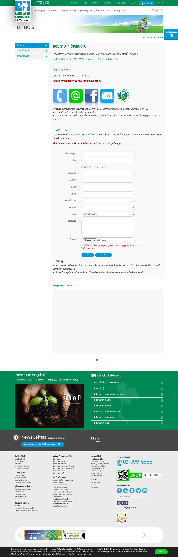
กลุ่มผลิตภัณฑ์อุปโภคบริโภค (61, 504)
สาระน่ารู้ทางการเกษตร (22, 503)
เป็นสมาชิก (88, 167)
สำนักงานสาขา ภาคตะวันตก (104, 417)
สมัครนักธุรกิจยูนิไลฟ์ (20, 459)
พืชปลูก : (74, 194)
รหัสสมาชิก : (72, 173)
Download (70, 286)
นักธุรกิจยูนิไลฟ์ (20, 456)
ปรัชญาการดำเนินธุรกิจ (97, 461)
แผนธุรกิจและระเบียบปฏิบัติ (22, 468)
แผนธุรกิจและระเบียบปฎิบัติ (69, 380)
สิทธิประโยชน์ (52, 380)
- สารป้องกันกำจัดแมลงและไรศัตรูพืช (63, 501)
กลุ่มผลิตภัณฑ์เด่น (58, 482)
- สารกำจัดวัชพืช (57, 496)
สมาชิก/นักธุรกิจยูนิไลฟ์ (68, 11)
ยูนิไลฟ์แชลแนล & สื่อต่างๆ (103, 11)
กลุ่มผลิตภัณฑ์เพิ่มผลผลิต (60, 485)
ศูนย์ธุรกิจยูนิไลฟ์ (86, 11)
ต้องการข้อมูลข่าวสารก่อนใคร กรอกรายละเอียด (41, 444)
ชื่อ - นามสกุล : (71, 154)
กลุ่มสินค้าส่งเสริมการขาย (60, 506)
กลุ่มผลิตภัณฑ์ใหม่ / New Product (63, 480)
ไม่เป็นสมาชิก (101, 167)
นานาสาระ (17, 505)
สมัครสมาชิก (107, 3)
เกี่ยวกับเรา (147, 38)
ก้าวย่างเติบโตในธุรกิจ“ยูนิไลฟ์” (23, 482)
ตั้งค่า (90, 554)
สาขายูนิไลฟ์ (74, 3)
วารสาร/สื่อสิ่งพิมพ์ (20, 494)
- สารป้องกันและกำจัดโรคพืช (61, 499)
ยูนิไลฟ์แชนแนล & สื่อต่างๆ (23, 486)
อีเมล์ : (75, 160)
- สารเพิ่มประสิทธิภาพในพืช (60, 489)
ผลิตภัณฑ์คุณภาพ (59, 477)
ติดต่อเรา (85, 3)
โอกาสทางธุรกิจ (53, 11)
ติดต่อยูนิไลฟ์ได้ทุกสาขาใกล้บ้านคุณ (106, 383)
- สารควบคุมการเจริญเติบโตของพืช (62, 492)
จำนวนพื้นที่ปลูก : (71, 201)
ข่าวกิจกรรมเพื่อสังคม (20, 499)
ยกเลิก (103, 255)
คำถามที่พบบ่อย (23, 56)
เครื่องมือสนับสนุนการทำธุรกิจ (23, 489)
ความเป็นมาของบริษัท (97, 459)
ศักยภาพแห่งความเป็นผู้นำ (98, 466)
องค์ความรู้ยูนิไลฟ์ (19, 491)
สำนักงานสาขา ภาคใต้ (101, 423)
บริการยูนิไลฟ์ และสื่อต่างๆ (22, 466)
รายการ (148, 3)
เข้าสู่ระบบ (133, 3)
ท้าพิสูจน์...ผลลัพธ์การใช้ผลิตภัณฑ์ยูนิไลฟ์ (26, 510)
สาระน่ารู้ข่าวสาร (119, 11)
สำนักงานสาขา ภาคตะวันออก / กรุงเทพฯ (109, 394)
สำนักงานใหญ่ (99, 389)
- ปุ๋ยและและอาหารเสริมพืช (60, 487)
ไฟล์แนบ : (74, 240)
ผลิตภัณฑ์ (95, 3)
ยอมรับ (161, 552)
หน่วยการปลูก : (71, 207)
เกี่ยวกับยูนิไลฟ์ (40, 11)
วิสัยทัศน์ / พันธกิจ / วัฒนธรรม (100, 463)
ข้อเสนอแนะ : (72, 221)
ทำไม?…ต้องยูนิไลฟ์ (20, 475)
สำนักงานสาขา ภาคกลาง (102, 400)
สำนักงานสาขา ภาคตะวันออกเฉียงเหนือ (108, 412)
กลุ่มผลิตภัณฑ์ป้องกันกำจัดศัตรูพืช (62, 494)
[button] (97, 360)
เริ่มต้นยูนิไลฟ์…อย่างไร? (21, 480)
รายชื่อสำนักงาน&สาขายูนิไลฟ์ (62, 456)
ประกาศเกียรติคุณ (19, 461)
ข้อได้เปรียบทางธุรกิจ (20, 477)
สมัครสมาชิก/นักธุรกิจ (24, 380)
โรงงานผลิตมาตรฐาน (96, 471)
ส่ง (88, 255)
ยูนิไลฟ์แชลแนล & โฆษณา (22, 496)
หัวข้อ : (74, 214)
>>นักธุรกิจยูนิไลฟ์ (120, 3)
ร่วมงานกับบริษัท (23, 51)
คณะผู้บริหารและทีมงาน (97, 468)
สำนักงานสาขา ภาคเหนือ (102, 406)
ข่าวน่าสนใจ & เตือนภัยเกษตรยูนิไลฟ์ (24, 508)
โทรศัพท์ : (73, 180)
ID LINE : (74, 187)
